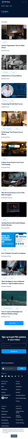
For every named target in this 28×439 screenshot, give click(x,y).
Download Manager (21, 398)
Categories (19, 386)
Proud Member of (5, 395)
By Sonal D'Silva (5, 137)
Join (21, 368)
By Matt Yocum (5, 107)
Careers (3, 392)
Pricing (17, 401)
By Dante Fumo (5, 50)
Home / (3, 6)
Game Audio (4, 411)
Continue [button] (14, 436)
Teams (3, 408)
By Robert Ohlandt (6, 286)
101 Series (5, 72)
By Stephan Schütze (6, 197)
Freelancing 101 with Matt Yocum (12, 104)
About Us (3, 383)
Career (5, 100)
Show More (12, 323)
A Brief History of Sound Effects (11, 76)
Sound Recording (7, 308)
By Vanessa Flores (6, 256)
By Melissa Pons (5, 316)
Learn (4, 42)
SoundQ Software (20, 395)
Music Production (7, 128)
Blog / (7, 6)
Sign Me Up (14, 351)
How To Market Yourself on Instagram (13, 253)
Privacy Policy (19, 420)
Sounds (18, 383)
